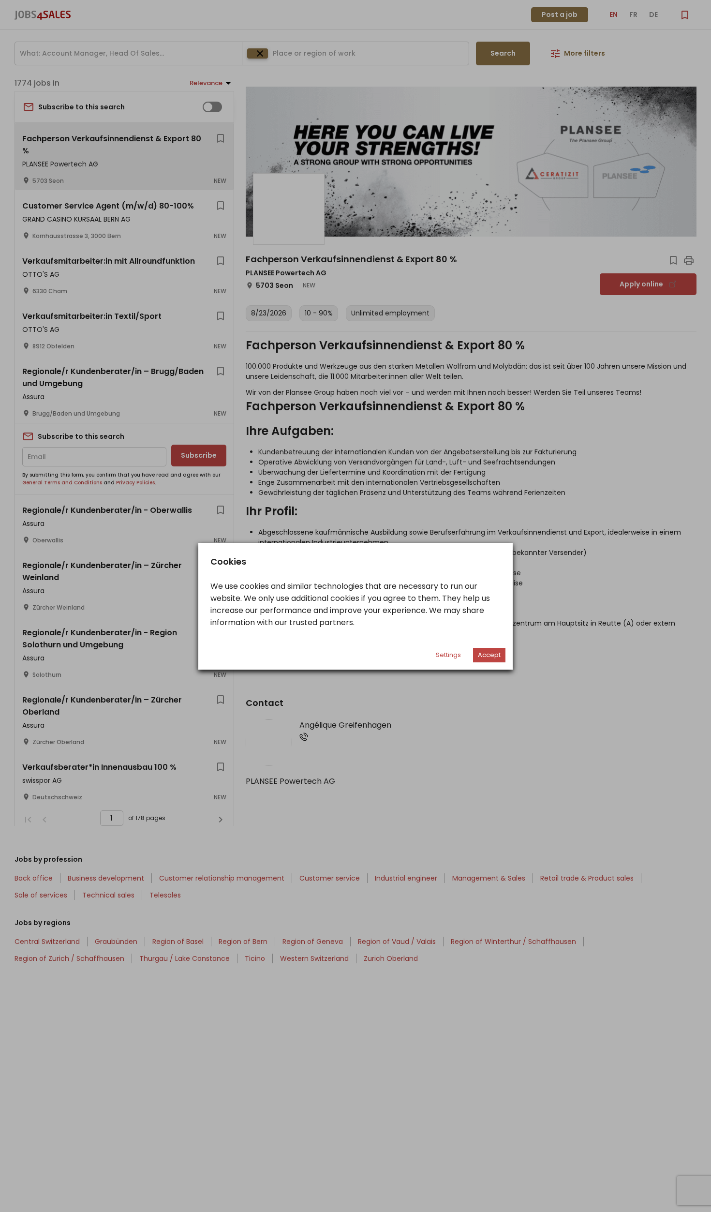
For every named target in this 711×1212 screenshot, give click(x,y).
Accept (489, 654)
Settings (448, 654)
